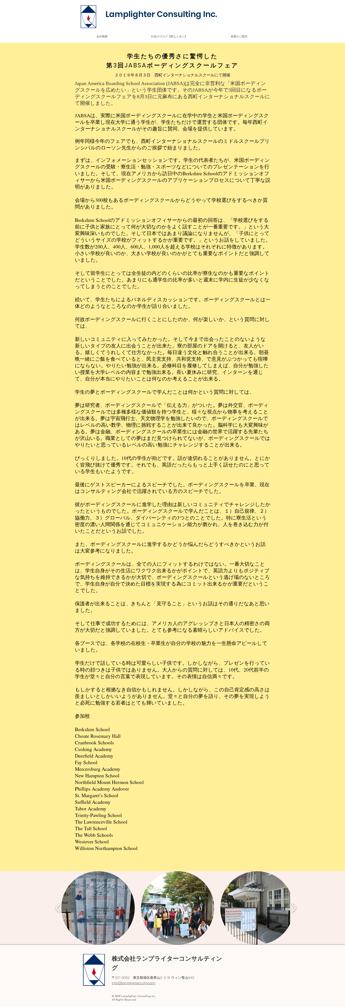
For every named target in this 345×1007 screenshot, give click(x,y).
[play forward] (293, 908)
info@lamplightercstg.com (133, 983)
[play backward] (57, 908)
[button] (98, 908)
